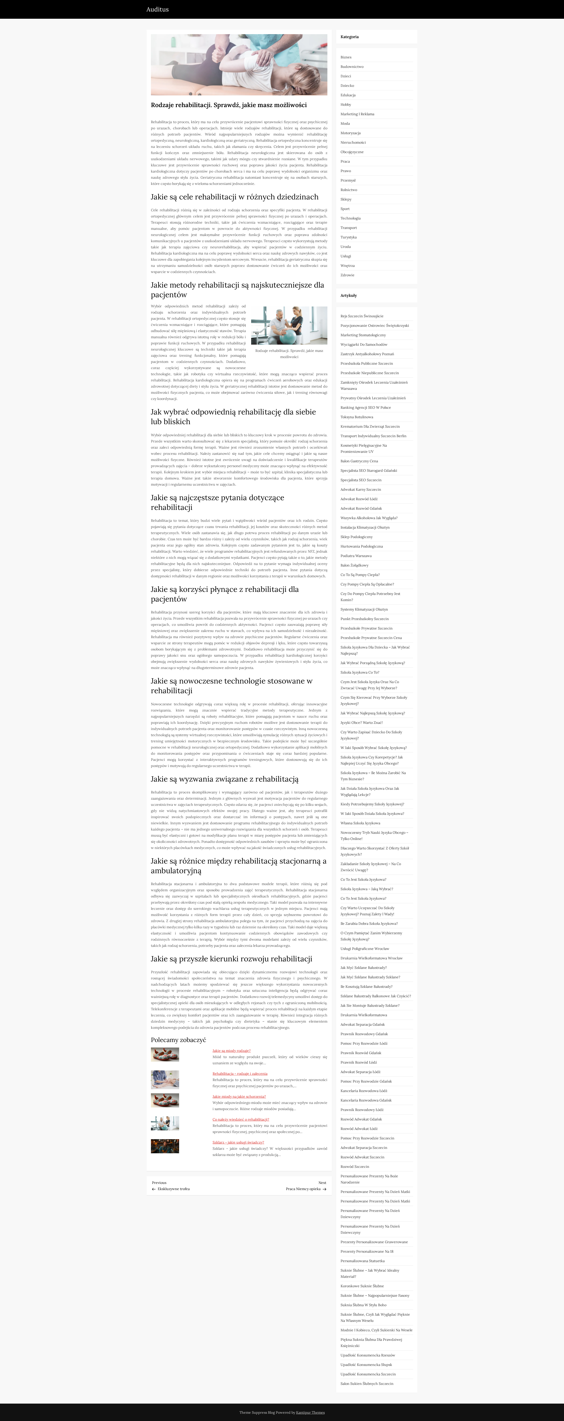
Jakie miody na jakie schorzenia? (239, 1096)
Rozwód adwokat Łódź (359, 1128)
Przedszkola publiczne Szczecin (367, 363)
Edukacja (348, 95)
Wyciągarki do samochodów (364, 344)
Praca (345, 161)
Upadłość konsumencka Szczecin (368, 1374)
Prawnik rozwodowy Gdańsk (364, 1034)
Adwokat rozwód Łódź (359, 499)
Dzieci (346, 76)
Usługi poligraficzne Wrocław (365, 948)
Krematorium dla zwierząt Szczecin (370, 426)
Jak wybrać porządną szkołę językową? (373, 663)
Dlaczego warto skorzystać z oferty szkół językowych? (375, 851)
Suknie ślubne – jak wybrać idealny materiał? (370, 1273)
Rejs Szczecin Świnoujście (362, 316)
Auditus (158, 9)
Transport (349, 227)
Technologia (351, 218)
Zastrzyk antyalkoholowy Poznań (367, 354)
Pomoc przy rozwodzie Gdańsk (366, 1081)
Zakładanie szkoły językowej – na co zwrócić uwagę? (371, 867)
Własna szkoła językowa (360, 823)
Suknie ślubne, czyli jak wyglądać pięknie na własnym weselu (375, 1317)
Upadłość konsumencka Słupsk (366, 1364)
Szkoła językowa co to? (360, 672)
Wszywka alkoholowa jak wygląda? (369, 518)
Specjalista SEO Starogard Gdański (369, 470)
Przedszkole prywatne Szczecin (367, 628)
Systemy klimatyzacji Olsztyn (364, 609)
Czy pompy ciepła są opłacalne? (367, 584)
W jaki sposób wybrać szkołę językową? (374, 747)
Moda (345, 123)
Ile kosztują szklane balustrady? (367, 986)
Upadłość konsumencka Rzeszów (368, 1355)
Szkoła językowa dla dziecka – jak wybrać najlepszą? (375, 650)
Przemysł (348, 180)
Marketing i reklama (357, 114)
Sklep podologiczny (357, 537)
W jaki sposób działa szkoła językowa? (372, 813)
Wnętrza (348, 265)
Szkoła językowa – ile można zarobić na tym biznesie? (373, 776)
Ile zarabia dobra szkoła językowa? (369, 923)
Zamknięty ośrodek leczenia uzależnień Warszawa (374, 385)
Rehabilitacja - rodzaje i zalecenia (240, 1073)
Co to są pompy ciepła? (360, 574)
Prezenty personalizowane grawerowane (374, 1242)
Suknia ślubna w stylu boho (363, 1305)
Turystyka (349, 237)
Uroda (346, 246)
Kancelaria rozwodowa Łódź (364, 1091)
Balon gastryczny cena (359, 461)
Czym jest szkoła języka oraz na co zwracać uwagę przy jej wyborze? (370, 685)
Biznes (346, 57)
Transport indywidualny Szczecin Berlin (373, 436)
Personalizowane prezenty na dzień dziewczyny (370, 1213)
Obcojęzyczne (352, 152)
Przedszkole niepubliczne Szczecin (370, 373)
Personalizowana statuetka (363, 1261)
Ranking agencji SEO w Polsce (366, 407)
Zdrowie (347, 275)
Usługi (346, 256)
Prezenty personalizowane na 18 (367, 1251)
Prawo (346, 171)
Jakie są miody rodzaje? (232, 1050)
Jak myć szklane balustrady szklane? (370, 977)
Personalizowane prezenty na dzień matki (375, 1191)
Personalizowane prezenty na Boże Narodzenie (369, 1179)
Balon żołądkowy (354, 565)
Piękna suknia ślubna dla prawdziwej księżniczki (371, 1342)
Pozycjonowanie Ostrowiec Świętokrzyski (375, 325)
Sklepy (346, 199)
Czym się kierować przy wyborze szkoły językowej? (374, 700)
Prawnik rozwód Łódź (359, 1062)
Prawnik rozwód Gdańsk (361, 1053)
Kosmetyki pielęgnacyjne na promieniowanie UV (364, 448)
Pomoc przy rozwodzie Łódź (364, 1043)
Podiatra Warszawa (356, 556)
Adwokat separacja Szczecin (364, 1147)
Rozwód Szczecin (355, 1166)
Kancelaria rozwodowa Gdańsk (366, 1100)
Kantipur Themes (310, 1412)
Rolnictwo (349, 190)
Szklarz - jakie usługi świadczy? (238, 1142)
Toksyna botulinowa (357, 417)
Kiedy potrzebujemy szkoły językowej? (372, 804)
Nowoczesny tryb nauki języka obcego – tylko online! (374, 835)
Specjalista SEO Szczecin (361, 480)
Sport (345, 208)
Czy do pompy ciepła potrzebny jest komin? (370, 596)
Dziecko (347, 85)
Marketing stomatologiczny (363, 335)
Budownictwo (352, 66)
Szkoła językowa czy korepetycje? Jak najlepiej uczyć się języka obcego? (372, 760)
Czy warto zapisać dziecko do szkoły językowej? (371, 735)
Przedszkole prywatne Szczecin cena (371, 637)
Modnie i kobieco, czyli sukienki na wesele (377, 1330)
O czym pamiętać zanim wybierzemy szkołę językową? (371, 936)
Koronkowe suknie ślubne (362, 1286)
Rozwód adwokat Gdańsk (361, 1119)
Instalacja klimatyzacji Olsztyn (365, 527)
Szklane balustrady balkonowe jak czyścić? (376, 996)
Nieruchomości (353, 142)
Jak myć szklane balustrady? (364, 967)
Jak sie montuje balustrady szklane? (370, 1005)
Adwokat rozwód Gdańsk (361, 508)
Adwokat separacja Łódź (360, 1072)
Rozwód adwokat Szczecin (362, 1157)
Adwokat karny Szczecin (361, 489)
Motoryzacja (351, 133)
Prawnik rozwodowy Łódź (362, 1109)
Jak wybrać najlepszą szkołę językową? (373, 713)
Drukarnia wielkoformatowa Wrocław (372, 958)
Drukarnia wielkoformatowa (364, 1015)
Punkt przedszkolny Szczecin (365, 619)
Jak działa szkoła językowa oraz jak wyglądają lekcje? (370, 791)
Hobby (346, 104)
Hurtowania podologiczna (362, 546)
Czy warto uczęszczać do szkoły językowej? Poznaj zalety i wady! (367, 911)
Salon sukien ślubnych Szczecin (367, 1383)
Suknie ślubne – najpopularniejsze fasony (375, 1295)
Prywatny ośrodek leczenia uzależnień (373, 398)
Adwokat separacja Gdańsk (363, 1024)
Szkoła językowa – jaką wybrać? (367, 889)
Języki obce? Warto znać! (362, 722)
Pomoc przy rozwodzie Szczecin (367, 1138)
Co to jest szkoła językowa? (363, 879)
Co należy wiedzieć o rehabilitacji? (241, 1119)
